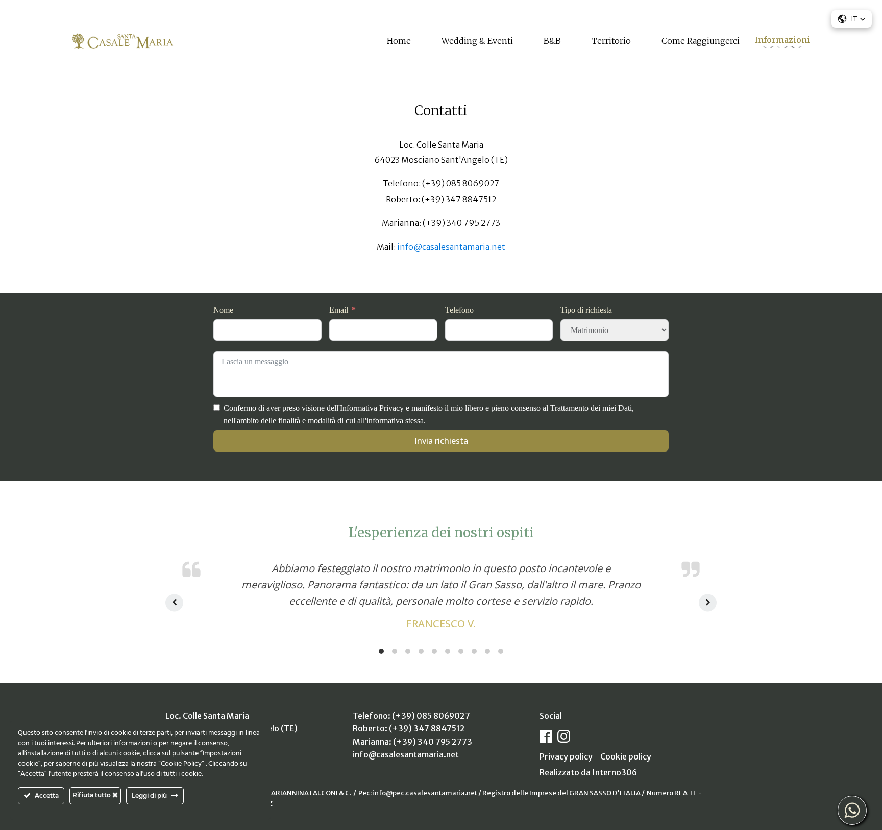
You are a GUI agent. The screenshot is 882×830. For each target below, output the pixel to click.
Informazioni (782, 40)
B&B (552, 41)
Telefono (459, 309)
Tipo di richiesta (586, 309)
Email (338, 309)
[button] (852, 18)
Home (399, 41)
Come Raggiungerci (701, 41)
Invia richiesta (441, 440)
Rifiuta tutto (92, 795)
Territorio (611, 41)
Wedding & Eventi (477, 41)
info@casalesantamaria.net (451, 247)
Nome (223, 309)
